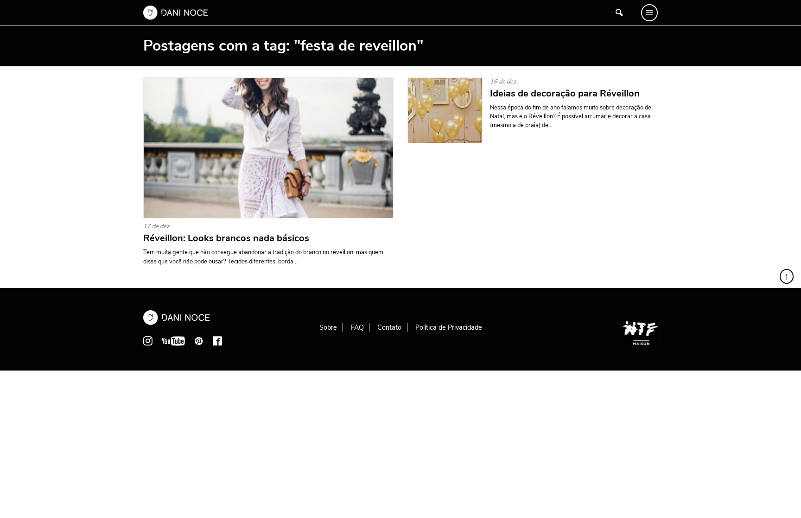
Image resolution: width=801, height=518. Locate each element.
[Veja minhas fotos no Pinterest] (198, 340)
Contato (389, 327)
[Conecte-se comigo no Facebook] (217, 340)
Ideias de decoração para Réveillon (565, 93)
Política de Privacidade (448, 327)
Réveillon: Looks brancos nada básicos (226, 238)
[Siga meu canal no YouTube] (173, 340)
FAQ (357, 327)
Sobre (328, 327)
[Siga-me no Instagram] (148, 340)
